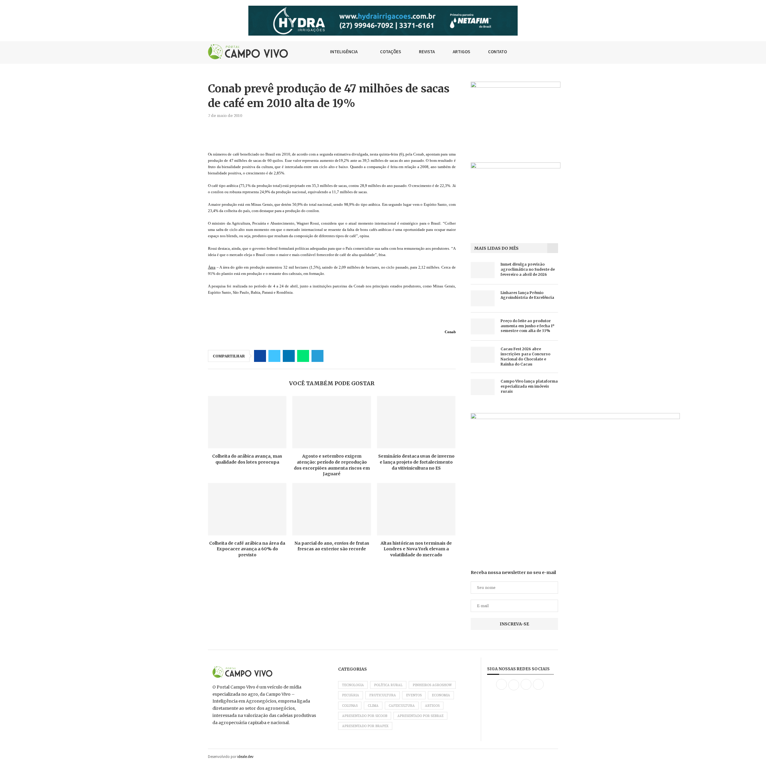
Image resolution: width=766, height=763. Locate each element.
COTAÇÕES (390, 51)
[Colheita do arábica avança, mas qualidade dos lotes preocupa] (247, 422)
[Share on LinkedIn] (289, 356)
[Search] (555, 52)
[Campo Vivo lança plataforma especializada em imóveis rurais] (483, 387)
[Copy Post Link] (332, 356)
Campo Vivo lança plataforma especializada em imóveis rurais (529, 386)
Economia (441, 695)
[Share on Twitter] (274, 356)
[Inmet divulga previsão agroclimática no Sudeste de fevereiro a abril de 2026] (483, 270)
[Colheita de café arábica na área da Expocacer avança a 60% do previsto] (247, 509)
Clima (373, 705)
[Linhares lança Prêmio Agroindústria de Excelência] (483, 298)
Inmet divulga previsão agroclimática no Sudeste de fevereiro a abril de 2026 (528, 269)
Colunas (350, 705)
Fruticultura (382, 695)
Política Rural (388, 685)
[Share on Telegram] (317, 356)
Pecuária (350, 695)
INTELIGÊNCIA (344, 51)
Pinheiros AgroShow (432, 685)
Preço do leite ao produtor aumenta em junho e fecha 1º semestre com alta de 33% (527, 326)
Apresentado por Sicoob (364, 716)
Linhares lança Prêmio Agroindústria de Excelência (527, 295)
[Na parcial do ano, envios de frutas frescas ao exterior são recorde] (331, 509)
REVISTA (427, 51)
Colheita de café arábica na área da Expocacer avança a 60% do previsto (247, 549)
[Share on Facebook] (260, 356)
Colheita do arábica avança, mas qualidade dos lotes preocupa (247, 459)
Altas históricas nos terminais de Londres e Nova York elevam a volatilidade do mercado (416, 549)
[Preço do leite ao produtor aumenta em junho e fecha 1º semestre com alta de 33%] (483, 326)
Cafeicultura (402, 705)
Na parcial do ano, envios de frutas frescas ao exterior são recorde (331, 546)
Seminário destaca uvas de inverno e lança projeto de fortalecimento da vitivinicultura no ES (416, 461)
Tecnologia (353, 685)
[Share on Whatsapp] (303, 356)
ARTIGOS (461, 51)
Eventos (414, 695)
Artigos (432, 705)
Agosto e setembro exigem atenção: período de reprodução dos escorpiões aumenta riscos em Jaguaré (332, 464)
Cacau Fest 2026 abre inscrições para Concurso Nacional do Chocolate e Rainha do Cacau (525, 356)
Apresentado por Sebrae (420, 716)
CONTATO (497, 51)
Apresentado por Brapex (365, 726)
